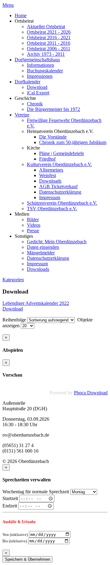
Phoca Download (91, 392)
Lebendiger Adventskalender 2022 (35, 303)
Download (12, 308)
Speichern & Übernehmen (27, 559)
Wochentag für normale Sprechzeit (35, 491)
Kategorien (13, 279)
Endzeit (9, 505)
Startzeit (10, 498)
